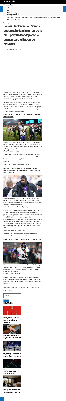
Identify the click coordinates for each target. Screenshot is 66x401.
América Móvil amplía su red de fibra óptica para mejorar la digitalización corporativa (12, 354)
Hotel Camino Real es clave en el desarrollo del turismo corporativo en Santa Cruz (12, 391)
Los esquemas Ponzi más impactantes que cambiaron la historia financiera (11, 319)
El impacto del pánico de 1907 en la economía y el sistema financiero (11, 371)
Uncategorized (7, 23)
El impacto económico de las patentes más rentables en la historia (12, 337)
